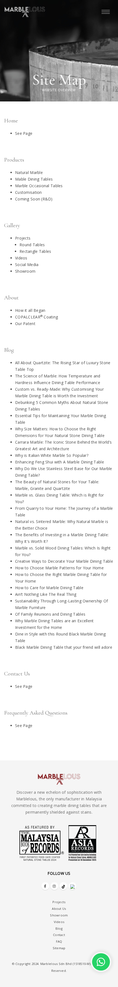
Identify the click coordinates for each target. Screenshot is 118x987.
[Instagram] (54, 886)
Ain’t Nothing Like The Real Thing (45, 594)
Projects (22, 238)
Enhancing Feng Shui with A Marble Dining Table (59, 462)
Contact (59, 935)
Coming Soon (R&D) (34, 199)
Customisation (28, 192)
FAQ (59, 941)
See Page (23, 133)
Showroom (25, 271)
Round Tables (32, 244)
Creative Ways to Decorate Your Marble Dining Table (64, 561)
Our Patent (25, 323)
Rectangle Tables (35, 251)
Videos (21, 258)
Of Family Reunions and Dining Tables (50, 614)
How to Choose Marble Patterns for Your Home (59, 567)
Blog (59, 928)
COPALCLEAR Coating (36, 317)
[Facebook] (45, 886)
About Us (59, 908)
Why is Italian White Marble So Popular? (51, 455)
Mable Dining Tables (34, 179)
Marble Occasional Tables (39, 185)
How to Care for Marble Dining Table (49, 587)
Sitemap (59, 948)
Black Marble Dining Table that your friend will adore (63, 647)
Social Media (26, 264)
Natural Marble (29, 172)
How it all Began (30, 310)
